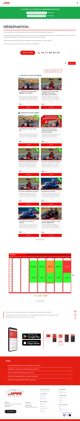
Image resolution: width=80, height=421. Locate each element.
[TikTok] (75, 318)
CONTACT (61, 408)
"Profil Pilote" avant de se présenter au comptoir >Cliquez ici (38, 40)
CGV (60, 411)
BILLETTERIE (42, 411)
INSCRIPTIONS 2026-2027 (45, 391)
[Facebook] (75, 311)
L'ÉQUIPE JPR (42, 397)
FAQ (59, 406)
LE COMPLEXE (43, 395)
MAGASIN (61, 400)
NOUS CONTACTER (10, 411)
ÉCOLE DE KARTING (44, 408)
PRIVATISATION (62, 391)
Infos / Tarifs (28, 52)
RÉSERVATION (43, 403)
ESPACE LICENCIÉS (62, 397)
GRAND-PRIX (42, 406)
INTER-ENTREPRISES (63, 392)
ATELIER (60, 402)
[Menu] (77, 3)
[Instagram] (75, 315)
